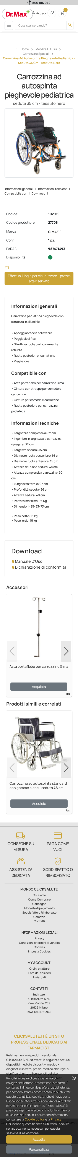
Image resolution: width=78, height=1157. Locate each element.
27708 (53, 222)
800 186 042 (41, 3)
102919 (54, 214)
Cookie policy (35, 1119)
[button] (66, 651)
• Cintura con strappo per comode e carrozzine (36, 391)
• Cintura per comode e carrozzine (35, 400)
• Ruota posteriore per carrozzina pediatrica (34, 408)
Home (22, 49)
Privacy (56, 1119)
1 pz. (51, 240)
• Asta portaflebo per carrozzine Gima (37, 383)
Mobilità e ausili (46, 49)
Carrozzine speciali (36, 54)
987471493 (56, 248)
